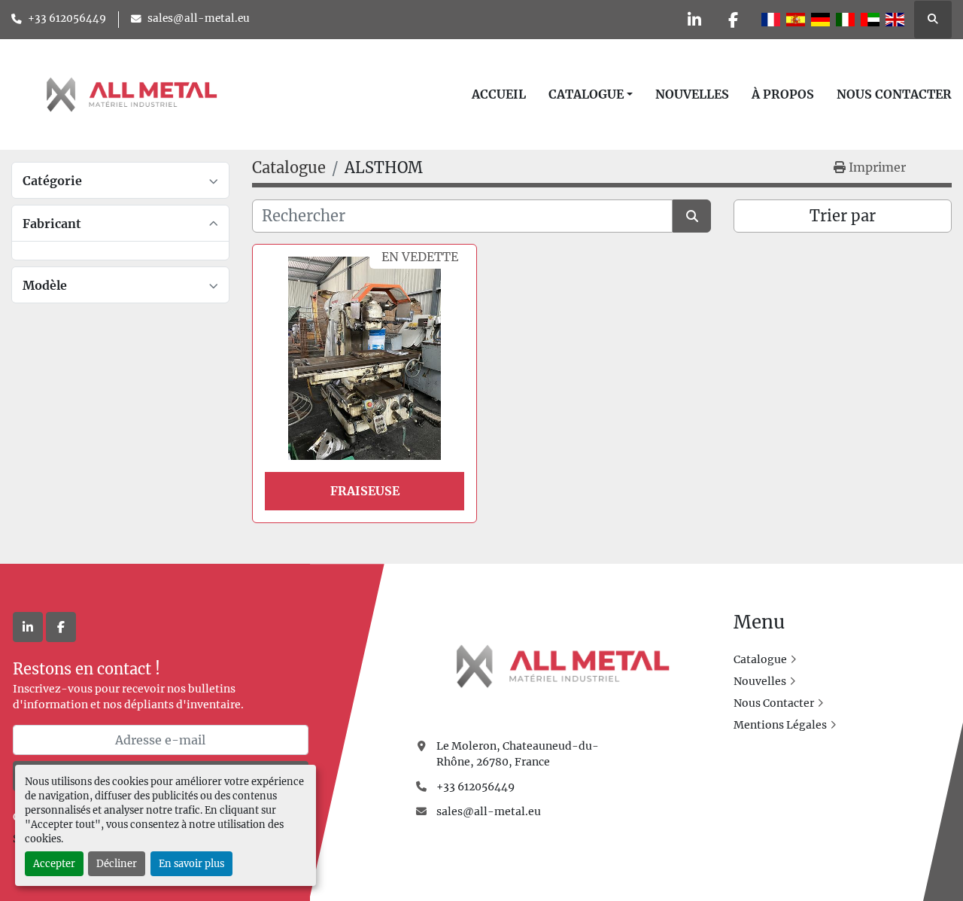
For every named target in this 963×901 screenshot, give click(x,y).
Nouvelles (692, 94)
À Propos (783, 94)
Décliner (116, 863)
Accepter (54, 863)
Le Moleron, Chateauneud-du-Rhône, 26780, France (517, 754)
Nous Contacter (894, 94)
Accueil (499, 94)
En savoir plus (191, 863)
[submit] (692, 216)
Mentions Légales (780, 725)
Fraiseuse (364, 490)
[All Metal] (562, 665)
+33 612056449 (67, 18)
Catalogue (586, 94)
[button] (590, 94)
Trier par (843, 215)
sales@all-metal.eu (198, 18)
